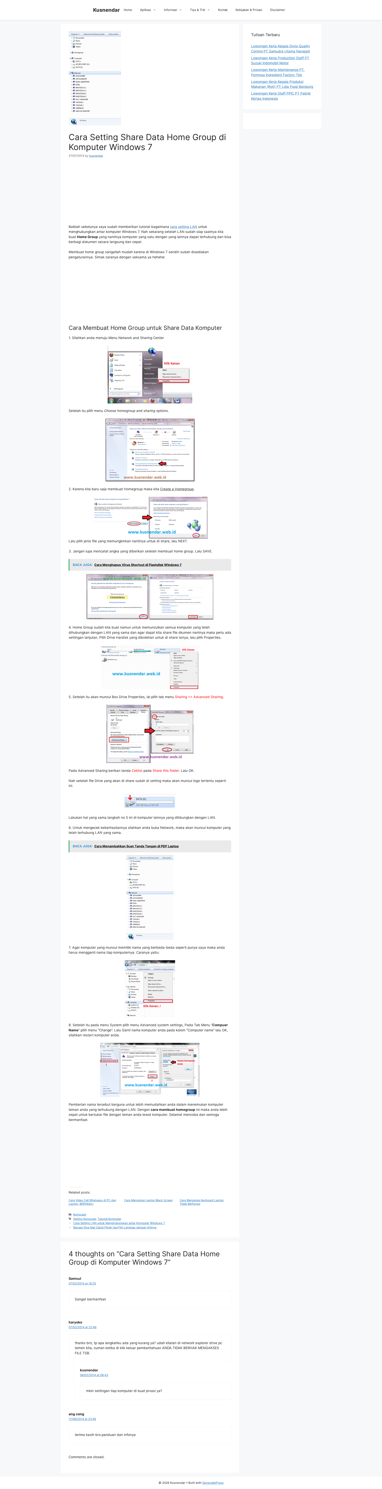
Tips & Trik (197, 10)
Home (128, 10)
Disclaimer (277, 10)
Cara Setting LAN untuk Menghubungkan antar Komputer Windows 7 (119, 1223)
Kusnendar (106, 10)
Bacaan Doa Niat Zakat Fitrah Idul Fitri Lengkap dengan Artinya (114, 1227)
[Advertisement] (150, 192)
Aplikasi (145, 10)
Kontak (223, 10)
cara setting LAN (183, 227)
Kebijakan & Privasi (249, 10)
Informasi (170, 10)
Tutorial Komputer (109, 1219)
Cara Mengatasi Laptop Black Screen (148, 1200)
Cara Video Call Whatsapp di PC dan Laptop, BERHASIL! (92, 1201)
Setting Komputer (84, 1219)
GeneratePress (213, 1483)
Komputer (79, 1214)
